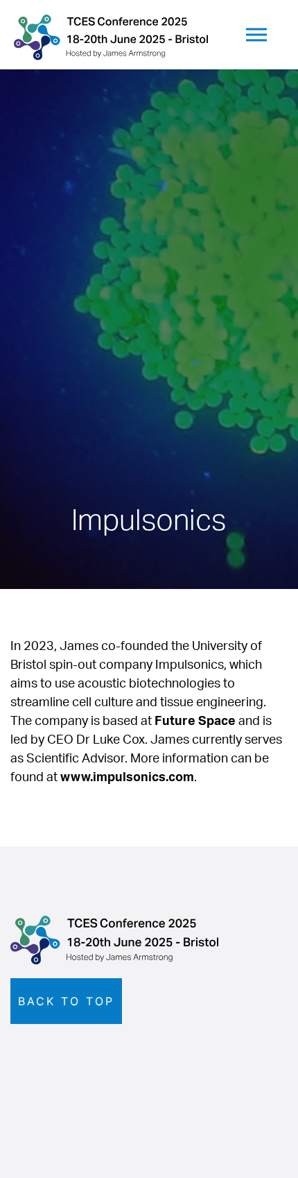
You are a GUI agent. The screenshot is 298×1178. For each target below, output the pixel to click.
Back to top (66, 1001)
